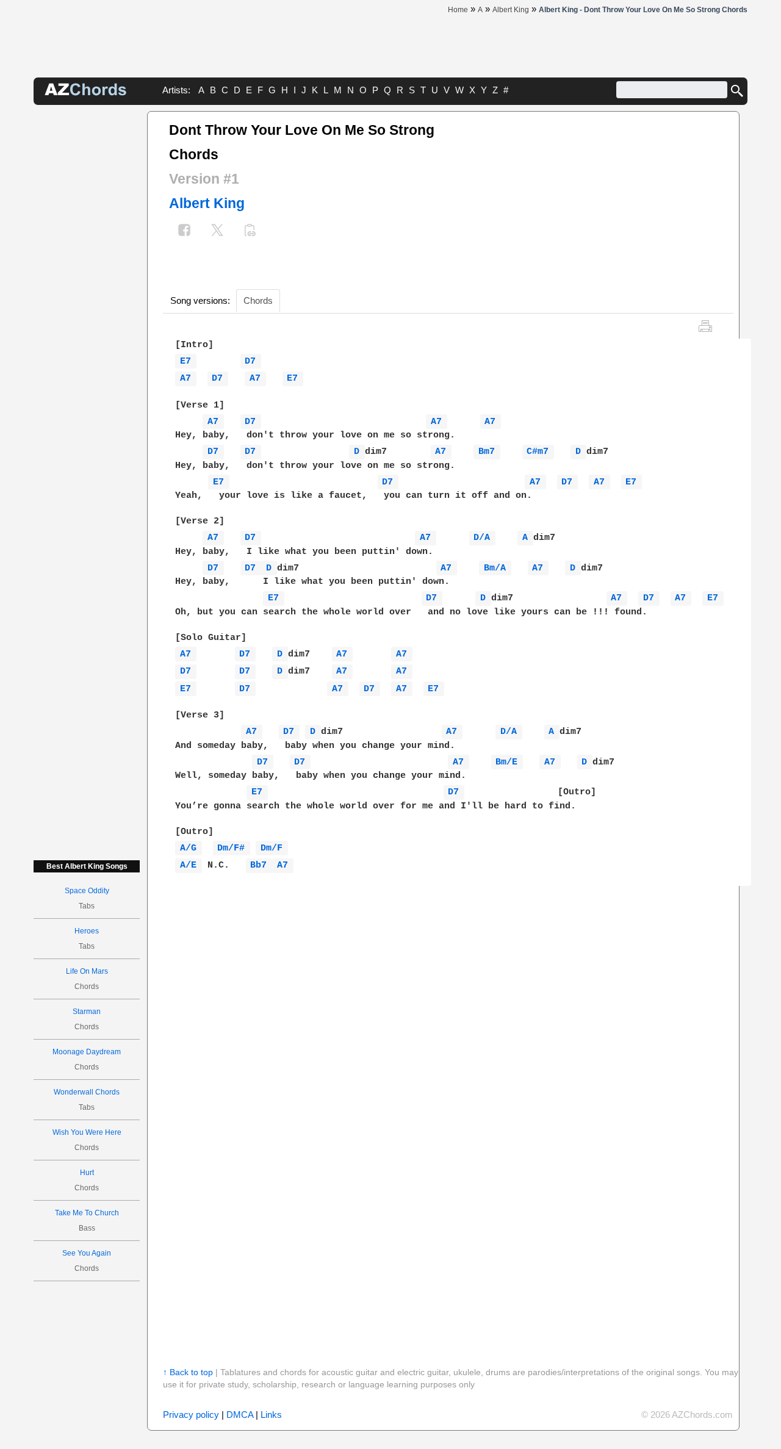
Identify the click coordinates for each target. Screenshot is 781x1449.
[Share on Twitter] (217, 231)
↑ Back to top (188, 1372)
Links (271, 1414)
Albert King (207, 203)
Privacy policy (191, 1414)
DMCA (239, 1414)
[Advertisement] (86, 294)
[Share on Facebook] (184, 231)
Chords (258, 300)
